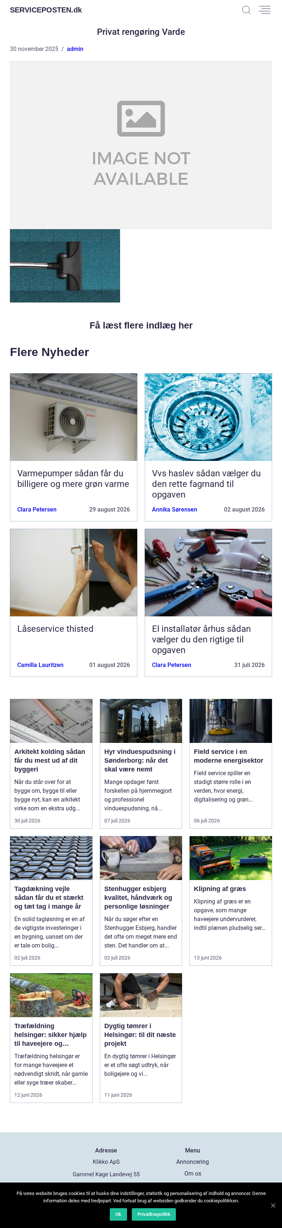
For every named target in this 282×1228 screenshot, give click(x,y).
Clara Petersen (37, 509)
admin (75, 48)
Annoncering (192, 1161)
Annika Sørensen (174, 509)
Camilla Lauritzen (40, 664)
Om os (192, 1173)
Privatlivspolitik (153, 1214)
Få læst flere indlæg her (141, 325)
